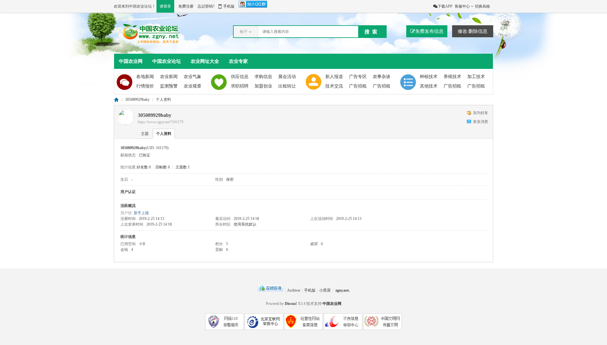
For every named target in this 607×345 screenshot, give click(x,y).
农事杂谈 (381, 76)
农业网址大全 (205, 61)
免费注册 (185, 6)
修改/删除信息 (472, 31)
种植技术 (429, 76)
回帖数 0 (163, 167)
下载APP (445, 6)
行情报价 (145, 86)
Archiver (293, 290)
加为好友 (480, 113)
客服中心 (462, 6)
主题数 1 (182, 167)
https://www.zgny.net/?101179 (160, 122)
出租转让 (287, 86)
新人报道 (334, 76)
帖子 (244, 31)
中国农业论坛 (166, 61)
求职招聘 (239, 86)
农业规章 (192, 86)
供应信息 (239, 76)
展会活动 (287, 76)
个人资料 (163, 133)
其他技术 (429, 86)
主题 (145, 133)
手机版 (229, 6)
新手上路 (141, 213)
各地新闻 (145, 76)
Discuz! (291, 303)
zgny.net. (342, 290)
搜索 (372, 31)
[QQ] (270, 290)
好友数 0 (144, 167)
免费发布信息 (429, 31)
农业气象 (192, 76)
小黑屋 (325, 290)
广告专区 (358, 76)
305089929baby (137, 99)
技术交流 (334, 86)
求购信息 (263, 76)
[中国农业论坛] (153, 43)
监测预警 (169, 86)
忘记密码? (206, 6)
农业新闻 (169, 76)
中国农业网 (131, 61)
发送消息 (480, 121)
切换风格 (482, 6)
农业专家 (238, 61)
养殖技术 (452, 76)
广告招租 (358, 86)
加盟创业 (263, 86)
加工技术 (476, 76)
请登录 (165, 6)
